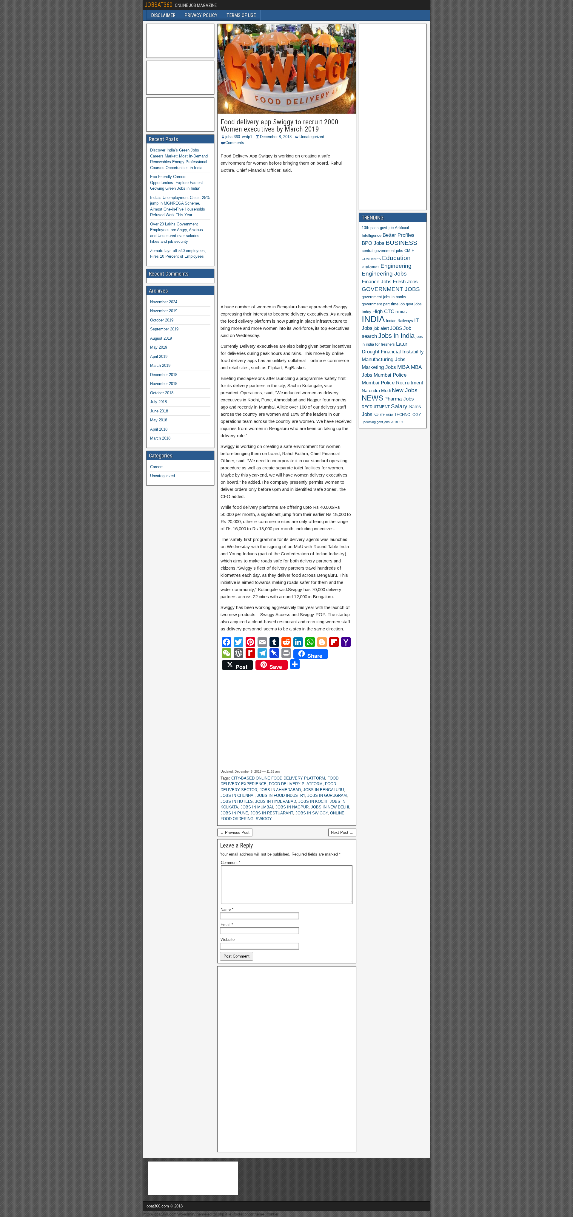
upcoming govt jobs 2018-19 (382, 422)
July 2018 (158, 402)
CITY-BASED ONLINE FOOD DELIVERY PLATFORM (278, 778)
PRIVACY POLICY (201, 15)
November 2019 (163, 311)
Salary (399, 406)
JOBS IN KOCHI (312, 801)
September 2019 (164, 329)
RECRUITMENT (376, 407)
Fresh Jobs (405, 281)
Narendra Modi (376, 390)
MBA (403, 367)
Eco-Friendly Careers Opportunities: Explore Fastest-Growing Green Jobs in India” (177, 182)
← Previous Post (234, 832)
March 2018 (160, 438)
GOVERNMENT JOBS (391, 289)
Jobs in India (396, 335)
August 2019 (161, 338)
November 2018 (163, 383)
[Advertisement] (287, 235)
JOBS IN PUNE (234, 813)
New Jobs (405, 390)
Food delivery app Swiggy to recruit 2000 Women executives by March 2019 (279, 125)
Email (227, 924)
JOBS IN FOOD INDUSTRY (281, 795)
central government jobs (382, 250)
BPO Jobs (373, 243)
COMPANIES (371, 259)
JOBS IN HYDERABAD (275, 801)
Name (227, 909)
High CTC (383, 311)
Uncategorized (311, 136)
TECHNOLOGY (407, 414)
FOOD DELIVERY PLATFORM (296, 784)
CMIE (409, 250)
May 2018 (158, 420)
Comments (234, 142)
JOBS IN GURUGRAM (327, 795)
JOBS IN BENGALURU (323, 790)
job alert (381, 328)
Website (228, 939)
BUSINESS (401, 242)
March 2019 (160, 365)
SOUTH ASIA (383, 415)
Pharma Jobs (399, 399)
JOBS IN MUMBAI (257, 807)
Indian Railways (399, 320)
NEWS (372, 398)
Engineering (396, 266)
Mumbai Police (390, 375)
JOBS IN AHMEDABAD (280, 790)
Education (396, 257)
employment (370, 266)
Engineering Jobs (384, 273)
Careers (157, 467)
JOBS (396, 328)
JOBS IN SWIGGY (311, 813)
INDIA (373, 319)
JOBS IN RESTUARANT (271, 813)
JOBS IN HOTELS (237, 801)
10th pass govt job (378, 227)
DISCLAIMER (163, 15)
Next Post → (342, 832)
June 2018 (159, 411)
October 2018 (161, 393)
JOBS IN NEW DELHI (330, 807)
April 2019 (158, 356)
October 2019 (161, 320)
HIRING (401, 312)
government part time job (383, 304)
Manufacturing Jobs (384, 359)
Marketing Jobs (379, 367)
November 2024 (163, 302)
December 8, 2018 (276, 136)
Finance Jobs (377, 281)
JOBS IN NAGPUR (292, 807)
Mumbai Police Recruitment (392, 383)
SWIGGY (264, 819)
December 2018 (163, 374)
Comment (230, 862)
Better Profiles (399, 235)
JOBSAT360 (158, 4)
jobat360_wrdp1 (238, 136)
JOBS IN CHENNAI (238, 795)
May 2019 (158, 347)
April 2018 (158, 429)
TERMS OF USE (241, 15)
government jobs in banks (384, 297)
